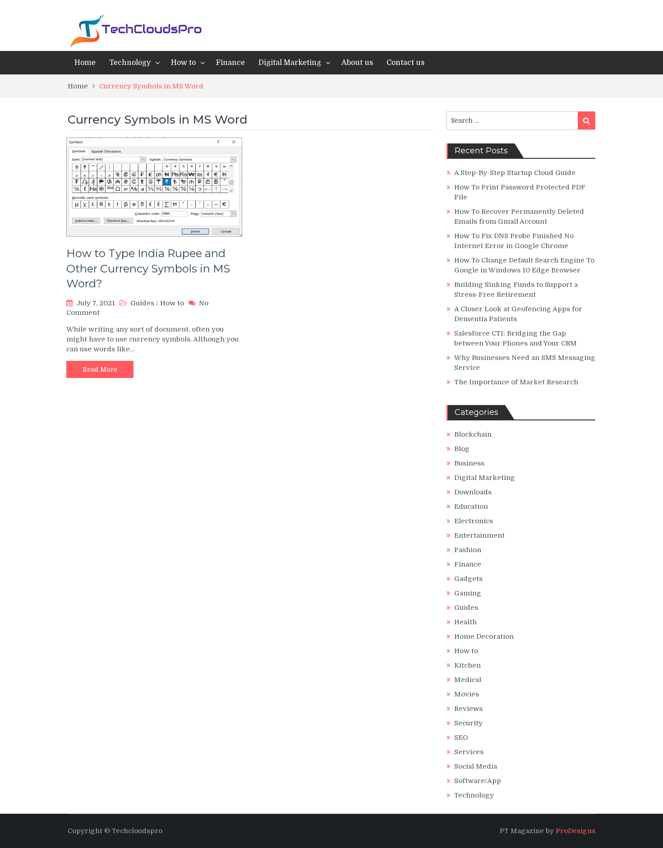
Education (471, 506)
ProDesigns (575, 831)
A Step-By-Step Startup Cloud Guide (515, 173)
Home (85, 63)
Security (468, 723)
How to (183, 63)
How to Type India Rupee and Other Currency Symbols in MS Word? (148, 268)
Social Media (475, 766)
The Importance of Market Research (516, 382)
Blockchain (473, 434)
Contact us (405, 63)
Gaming (467, 593)
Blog (462, 449)
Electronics (473, 521)
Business (469, 463)
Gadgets (468, 579)
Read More (100, 369)
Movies (466, 694)
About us (357, 63)
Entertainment (479, 535)
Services (468, 752)
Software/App (477, 781)
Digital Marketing (289, 63)
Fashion (467, 550)
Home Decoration (484, 636)
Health (465, 622)
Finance (230, 63)
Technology (130, 63)
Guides (142, 303)
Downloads (473, 492)
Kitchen (467, 665)
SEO (461, 737)
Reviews (468, 709)
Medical (467, 680)
